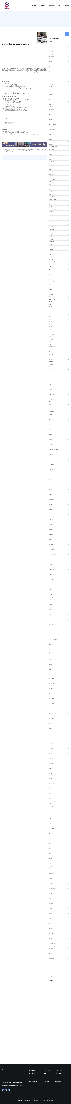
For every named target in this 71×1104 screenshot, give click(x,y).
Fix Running (22, 149)
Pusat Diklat (31, 1076)
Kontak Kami (52, 5)
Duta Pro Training (33, 1073)
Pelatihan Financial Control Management (57, 1055)
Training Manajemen (33, 1078)
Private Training (46, 1073)
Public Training (46, 1076)
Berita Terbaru (58, 1084)
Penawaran (57, 1076)
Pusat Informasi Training (34, 1084)
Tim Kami (57, 1078)
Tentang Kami (42, 5)
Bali (14, 149)
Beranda (33, 5)
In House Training (46, 1078)
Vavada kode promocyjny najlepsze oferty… (58, 1000)
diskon (43, 149)
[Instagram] (6, 1090)
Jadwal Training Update (24, 137)
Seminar (44, 1084)
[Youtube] (9, 1090)
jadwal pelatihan (10, 137)
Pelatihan (9, 150)
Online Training (46, 1081)
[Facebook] (3, 1090)
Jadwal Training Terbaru (6, 149)
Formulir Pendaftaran (10, 139)
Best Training (58, 1081)
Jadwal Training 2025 (63, 5)
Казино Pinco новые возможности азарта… (58, 1040)
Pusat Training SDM (33, 1081)
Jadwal (5, 150)
